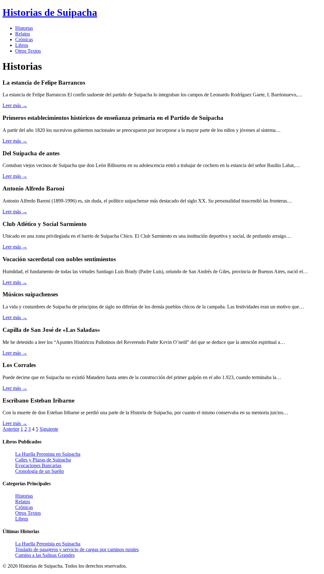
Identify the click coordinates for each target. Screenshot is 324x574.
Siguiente (49, 429)
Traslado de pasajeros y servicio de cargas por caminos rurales (77, 549)
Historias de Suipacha (50, 12)
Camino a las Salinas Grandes (45, 555)
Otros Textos (28, 51)
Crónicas (24, 39)
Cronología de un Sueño (39, 471)
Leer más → (15, 105)
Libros (21, 45)
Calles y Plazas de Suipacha (43, 459)
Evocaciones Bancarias (38, 465)
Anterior (11, 429)
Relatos (22, 33)
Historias (24, 28)
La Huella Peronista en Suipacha (47, 454)
